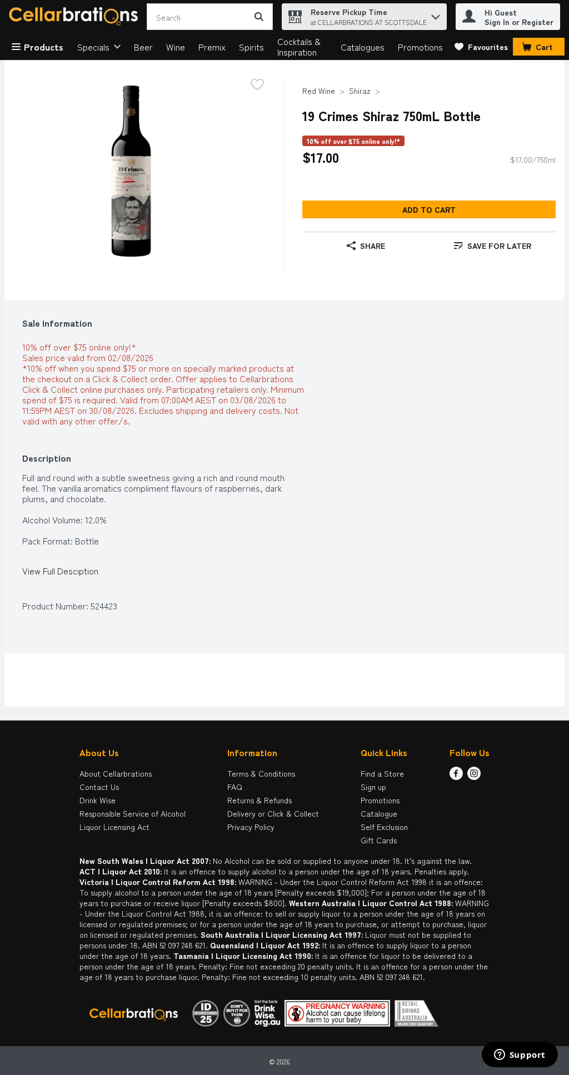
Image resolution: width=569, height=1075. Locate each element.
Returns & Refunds (259, 800)
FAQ (234, 786)
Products (43, 46)
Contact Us (99, 786)
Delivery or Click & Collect (273, 813)
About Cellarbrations (115, 773)
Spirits (251, 46)
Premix (212, 46)
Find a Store (382, 773)
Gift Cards (379, 840)
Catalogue (379, 813)
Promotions (420, 46)
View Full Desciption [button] (60, 571)
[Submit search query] (259, 17)
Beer (143, 46)
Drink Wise (97, 800)
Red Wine (318, 90)
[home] (75, 17)
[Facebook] (456, 776)
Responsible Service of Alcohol (132, 813)
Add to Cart (429, 209)
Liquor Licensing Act (114, 826)
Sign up (373, 786)
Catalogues (363, 46)
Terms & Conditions (261, 773)
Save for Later (499, 245)
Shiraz (360, 90)
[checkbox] (257, 85)
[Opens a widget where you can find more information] (519, 1055)
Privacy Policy (250, 826)
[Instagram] (474, 776)
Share (372, 245)
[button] (435, 14)
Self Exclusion (384, 826)
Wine (175, 46)
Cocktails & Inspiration (299, 46)
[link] (481, 46)
